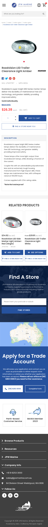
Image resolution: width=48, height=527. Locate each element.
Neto (18, 524)
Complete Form (35, 389)
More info (6, 105)
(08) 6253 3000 (14, 389)
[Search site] (43, 14)
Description (10, 138)
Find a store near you (25, 126)
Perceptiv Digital (35, 524)
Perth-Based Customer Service (13, 420)
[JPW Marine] (21, 5)
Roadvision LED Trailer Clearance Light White (35, 241)
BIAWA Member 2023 (35, 420)
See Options (37, 252)
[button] (44, 5)
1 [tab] (24, 61)
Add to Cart (14, 252)
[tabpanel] (24, 46)
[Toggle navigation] (4, 5)
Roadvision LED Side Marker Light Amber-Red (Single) (12, 241)
